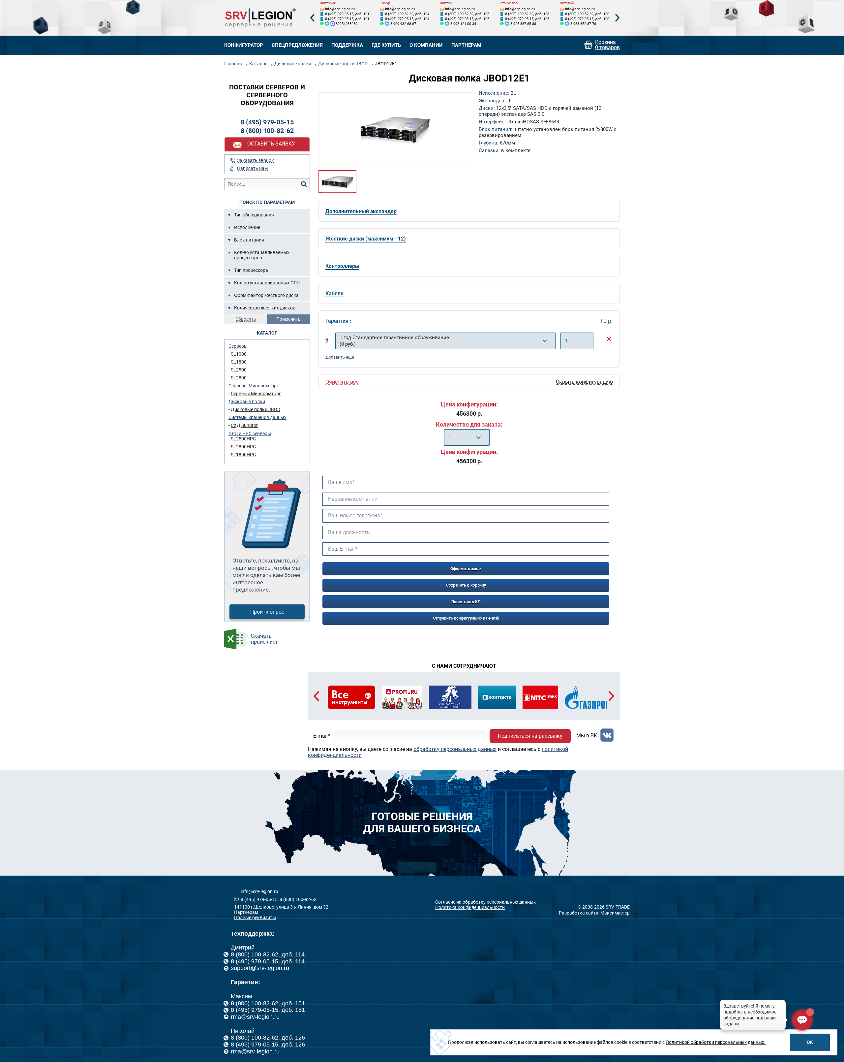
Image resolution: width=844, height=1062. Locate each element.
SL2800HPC (243, 446)
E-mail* (321, 736)
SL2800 (239, 377)
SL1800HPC (243, 454)
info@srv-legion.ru (340, 9)
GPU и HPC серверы (249, 433)
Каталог (258, 63)
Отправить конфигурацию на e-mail (466, 618)
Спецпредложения (297, 45)
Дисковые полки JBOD (343, 63)
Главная (233, 63)
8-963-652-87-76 (583, 24)
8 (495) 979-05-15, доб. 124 (407, 19)
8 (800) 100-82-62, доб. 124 (407, 14)
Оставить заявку (271, 144)
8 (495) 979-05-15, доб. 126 (268, 1044)
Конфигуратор (243, 45)
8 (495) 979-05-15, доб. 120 (587, 19)
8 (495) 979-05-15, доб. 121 (347, 14)
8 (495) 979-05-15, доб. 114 (268, 961)
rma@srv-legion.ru (255, 1017)
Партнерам (246, 912)
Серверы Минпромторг (253, 385)
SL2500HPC (243, 438)
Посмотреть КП (465, 601)
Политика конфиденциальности (470, 907)
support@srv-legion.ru (260, 968)
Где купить (386, 45)
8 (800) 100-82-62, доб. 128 (527, 14)
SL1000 (239, 354)
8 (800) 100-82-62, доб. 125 (467, 14)
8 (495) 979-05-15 (267, 122)
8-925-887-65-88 (523, 24)
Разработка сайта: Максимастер (594, 913)
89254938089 (346, 24)
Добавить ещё (339, 357)
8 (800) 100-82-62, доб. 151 (268, 1003)
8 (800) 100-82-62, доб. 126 (268, 1037)
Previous (312, 18)
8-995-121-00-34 (463, 24)
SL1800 (239, 362)
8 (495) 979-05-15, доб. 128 (527, 19)
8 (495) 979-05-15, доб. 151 (268, 1010)
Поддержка (347, 45)
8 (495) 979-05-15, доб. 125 (467, 19)
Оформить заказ (465, 568)
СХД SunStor (244, 425)
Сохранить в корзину (466, 585)
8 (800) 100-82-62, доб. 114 (268, 954)
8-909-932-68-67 (403, 24)
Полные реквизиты (255, 917)
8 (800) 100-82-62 (267, 131)
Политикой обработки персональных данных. (716, 1042)
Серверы (238, 346)
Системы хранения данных (257, 417)
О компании (426, 45)
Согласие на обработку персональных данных (485, 902)
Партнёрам (466, 45)
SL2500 (239, 369)
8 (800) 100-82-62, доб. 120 (587, 14)
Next (617, 18)
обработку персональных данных (455, 749)
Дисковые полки (292, 63)
